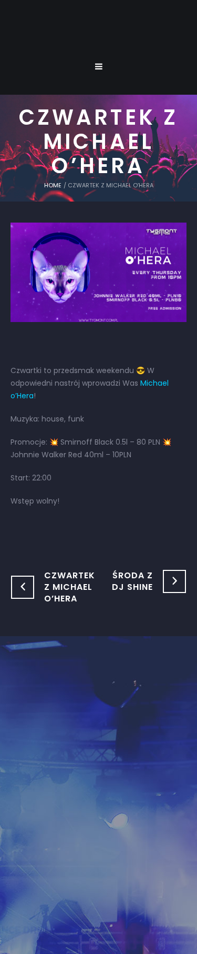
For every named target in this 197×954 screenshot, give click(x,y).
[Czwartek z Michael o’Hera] (98, 271)
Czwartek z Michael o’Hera (69, 587)
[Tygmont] (98, 769)
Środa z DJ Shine (132, 581)
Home (52, 185)
